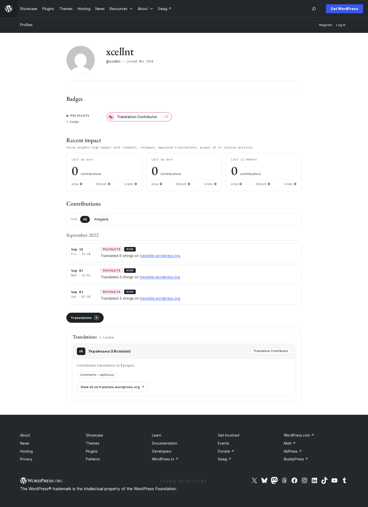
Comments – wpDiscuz (97, 375)
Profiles (26, 25)
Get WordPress (344, 9)
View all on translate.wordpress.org (110, 387)
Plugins (92, 451)
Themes (92, 443)
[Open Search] (314, 9)
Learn (156, 435)
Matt (290, 443)
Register (325, 25)
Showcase (94, 435)
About (25, 435)
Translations (84, 318)
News (24, 443)
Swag (224, 459)
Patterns (93, 459)
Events (223, 443)
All (85, 219)
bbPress (293, 451)
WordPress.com (299, 435)
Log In (340, 25)
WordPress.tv (165, 459)
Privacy (26, 459)
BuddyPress (296, 459)
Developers (161, 451)
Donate (226, 451)
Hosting (26, 451)
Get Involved (228, 435)
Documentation (164, 443)
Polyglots (101, 219)
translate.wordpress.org (160, 256)
